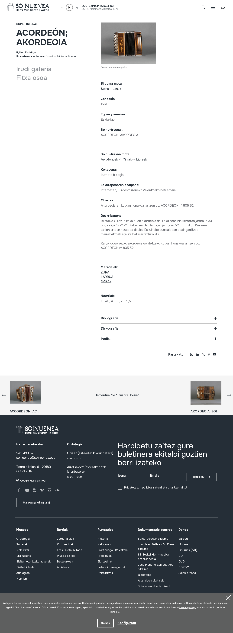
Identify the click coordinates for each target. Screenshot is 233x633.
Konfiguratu (127, 623)
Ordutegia (23, 538)
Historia (102, 538)
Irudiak (106, 339)
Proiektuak (104, 556)
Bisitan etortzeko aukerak (33, 561)
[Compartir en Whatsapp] (192, 354)
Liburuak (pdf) (187, 550)
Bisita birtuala (25, 567)
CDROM (183, 567)
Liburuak (184, 544)
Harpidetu (198, 477)
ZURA (105, 272)
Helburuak (104, 544)
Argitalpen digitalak (151, 580)
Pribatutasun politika (138, 487)
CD (180, 556)
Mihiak (60, 56)
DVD (181, 561)
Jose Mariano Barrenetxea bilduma (155, 567)
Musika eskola (66, 556)
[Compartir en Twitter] (203, 354)
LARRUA (107, 277)
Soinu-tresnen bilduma (153, 538)
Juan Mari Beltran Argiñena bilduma (156, 547)
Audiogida (23, 573)
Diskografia (110, 329)
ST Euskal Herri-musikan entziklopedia (154, 557)
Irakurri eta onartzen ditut (155, 487)
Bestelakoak (65, 561)
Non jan (21, 578)
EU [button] (223, 8)
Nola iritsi (22, 550)
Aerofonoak (46, 56)
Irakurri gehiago (187, 607)
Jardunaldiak (65, 538)
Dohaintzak (105, 573)
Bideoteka (144, 575)
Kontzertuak (65, 544)
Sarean (183, 538)
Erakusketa (23, 556)
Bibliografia (110, 318)
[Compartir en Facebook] (209, 354)
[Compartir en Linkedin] (197, 354)
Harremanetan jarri (36, 502)
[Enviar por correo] (215, 354)
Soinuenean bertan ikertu (155, 586)
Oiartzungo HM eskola (112, 550)
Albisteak (63, 567)
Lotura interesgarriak (111, 567)
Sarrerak (22, 544)
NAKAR (106, 281)
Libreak (72, 56)
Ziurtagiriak (104, 561)
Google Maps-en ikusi (32, 480)
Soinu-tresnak (27, 24)
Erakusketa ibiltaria (69, 550)
